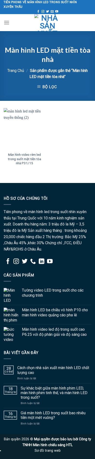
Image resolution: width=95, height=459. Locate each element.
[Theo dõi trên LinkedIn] (41, 262)
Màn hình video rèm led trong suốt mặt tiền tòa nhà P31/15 (24, 159)
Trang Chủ (15, 70)
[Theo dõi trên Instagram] (42, 11)
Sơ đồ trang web (48, 451)
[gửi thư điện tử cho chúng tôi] (52, 11)
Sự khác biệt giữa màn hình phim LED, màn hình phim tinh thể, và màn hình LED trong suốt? (54, 393)
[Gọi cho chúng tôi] (33, 262)
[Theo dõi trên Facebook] (38, 11)
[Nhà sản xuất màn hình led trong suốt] (47, 22)
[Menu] (7, 22)
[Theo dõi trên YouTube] (56, 11)
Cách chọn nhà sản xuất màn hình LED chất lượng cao (53, 370)
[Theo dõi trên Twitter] (47, 11)
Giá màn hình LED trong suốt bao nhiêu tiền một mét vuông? (53, 415)
